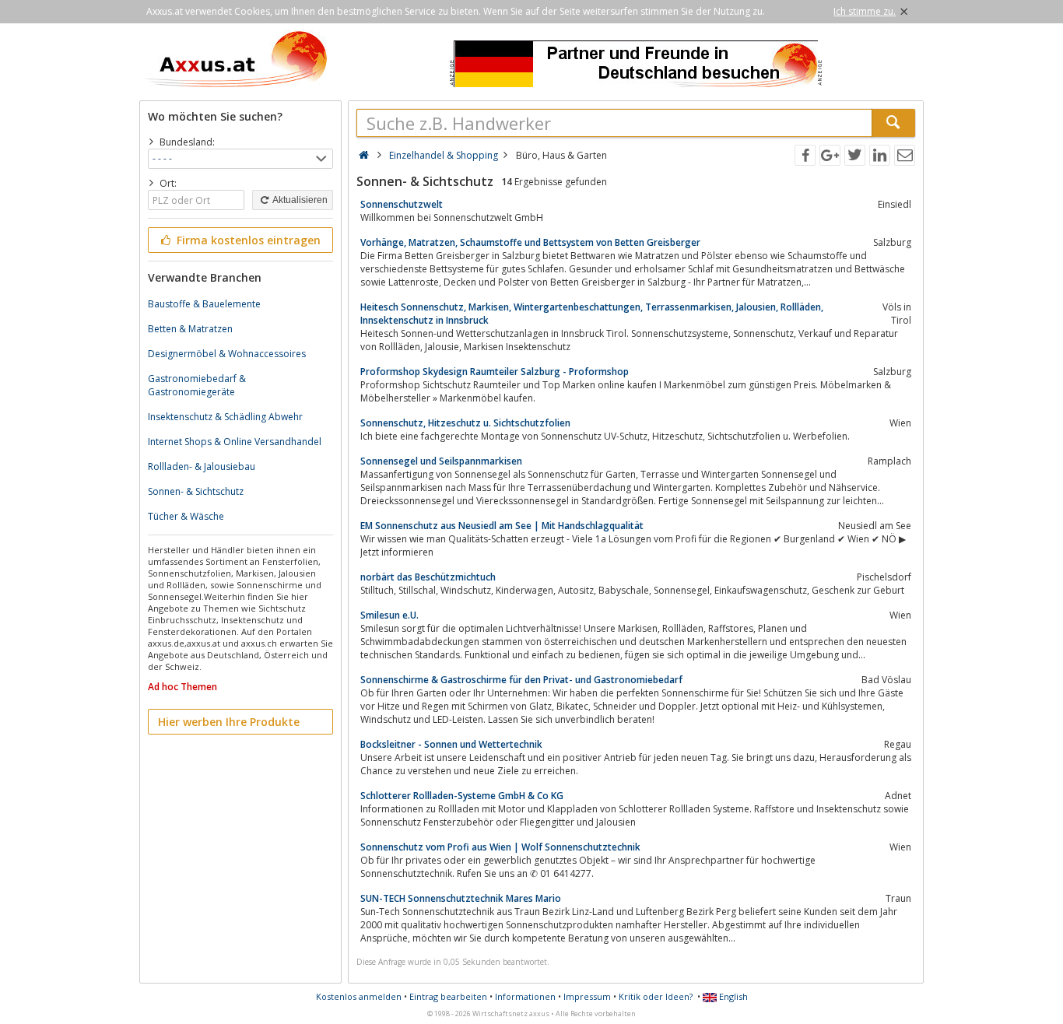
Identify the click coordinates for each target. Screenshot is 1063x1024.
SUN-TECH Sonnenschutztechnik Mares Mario (460, 898)
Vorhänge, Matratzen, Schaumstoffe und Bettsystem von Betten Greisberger (530, 242)
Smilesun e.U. (389, 615)
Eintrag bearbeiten (448, 996)
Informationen (525, 996)
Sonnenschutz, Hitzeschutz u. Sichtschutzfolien (465, 423)
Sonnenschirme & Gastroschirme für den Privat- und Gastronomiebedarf (521, 679)
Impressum (587, 996)
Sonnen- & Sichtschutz (196, 491)
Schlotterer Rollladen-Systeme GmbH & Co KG (461, 795)
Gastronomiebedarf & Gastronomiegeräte (197, 385)
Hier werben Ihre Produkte (229, 721)
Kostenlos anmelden (359, 996)
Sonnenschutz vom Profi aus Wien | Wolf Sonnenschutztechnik (500, 847)
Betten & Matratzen (190, 328)
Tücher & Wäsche (186, 516)
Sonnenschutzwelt (401, 204)
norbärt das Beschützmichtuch (428, 577)
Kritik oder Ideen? (656, 996)
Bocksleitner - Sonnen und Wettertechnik (451, 744)
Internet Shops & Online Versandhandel (234, 441)
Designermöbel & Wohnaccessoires (227, 353)
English (732, 996)
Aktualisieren (299, 200)
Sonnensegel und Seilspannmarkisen (441, 461)
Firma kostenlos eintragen (247, 240)
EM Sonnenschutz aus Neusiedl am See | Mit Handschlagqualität (502, 525)
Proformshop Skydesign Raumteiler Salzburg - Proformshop (494, 371)
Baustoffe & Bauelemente (204, 303)
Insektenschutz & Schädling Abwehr (225, 416)
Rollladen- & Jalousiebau (201, 466)
